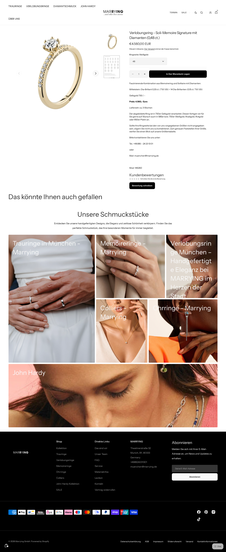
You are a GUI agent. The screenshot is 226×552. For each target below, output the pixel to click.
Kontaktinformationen (207, 541)
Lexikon (99, 478)
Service (99, 466)
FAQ (97, 460)
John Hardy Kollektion (67, 483)
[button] (201, 12)
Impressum (158, 541)
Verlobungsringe (65, 460)
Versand (189, 541)
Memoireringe (63, 466)
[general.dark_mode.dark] (196, 12)
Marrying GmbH (22, 541)
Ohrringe (61, 471)
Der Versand (149, 49)
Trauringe (61, 454)
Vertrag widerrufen (105, 489)
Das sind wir (101, 448)
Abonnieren (194, 477)
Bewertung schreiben (142, 185)
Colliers (60, 478)
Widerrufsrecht (175, 541)
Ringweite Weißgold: (139, 54)
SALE (59, 489)
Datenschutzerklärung (130, 541)
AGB (147, 541)
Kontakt (99, 483)
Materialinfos (101, 471)
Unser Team (101, 454)
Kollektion (61, 448)
